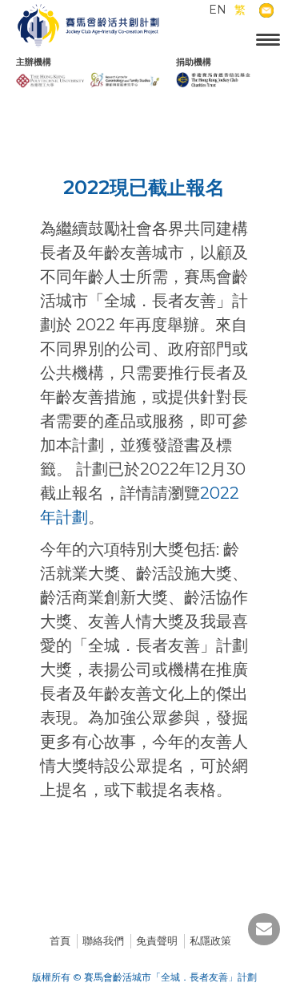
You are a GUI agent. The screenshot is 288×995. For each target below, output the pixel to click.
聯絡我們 (103, 940)
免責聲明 (157, 940)
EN (217, 9)
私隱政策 (210, 940)
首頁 (60, 940)
